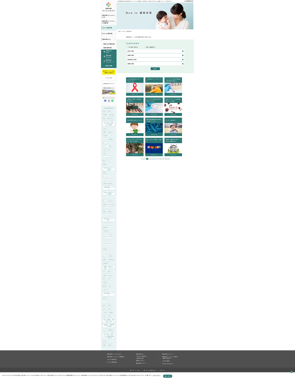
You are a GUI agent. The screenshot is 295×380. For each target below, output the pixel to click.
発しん (104, 143)
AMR (109, 271)
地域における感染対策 (141, 356)
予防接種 (105, 231)
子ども (109, 160)
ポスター (105, 234)
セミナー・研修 (107, 146)
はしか (104, 256)
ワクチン (111, 223)
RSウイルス (106, 208)
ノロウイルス (106, 180)
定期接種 (105, 263)
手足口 (104, 316)
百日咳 (104, 341)
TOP (119, 31)
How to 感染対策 (107, 27)
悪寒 (109, 111)
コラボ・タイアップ (108, 245)
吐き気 (104, 128)
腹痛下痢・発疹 (107, 286)
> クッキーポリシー (156, 375)
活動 (104, 153)
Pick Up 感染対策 (107, 33)
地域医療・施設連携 (108, 114)
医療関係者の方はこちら (108, 83)
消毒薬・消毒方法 (107, 132)
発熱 (104, 111)
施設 (104, 160)
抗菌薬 (104, 275)
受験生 (104, 259)
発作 (104, 279)
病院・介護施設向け (150, 47)
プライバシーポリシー (136, 370)
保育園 (111, 312)
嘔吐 (104, 118)
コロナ (104, 139)
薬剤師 (104, 204)
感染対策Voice (106, 39)
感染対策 (105, 227)
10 (166, 158)
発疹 (109, 305)
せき (104, 330)
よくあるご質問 (108, 77)
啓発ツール (111, 150)
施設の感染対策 (140, 358)
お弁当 (104, 289)
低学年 (104, 309)
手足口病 (111, 204)
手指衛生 (105, 282)
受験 (110, 256)
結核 (110, 275)
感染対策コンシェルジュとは (114, 354)
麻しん (104, 201)
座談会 (104, 211)
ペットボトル (106, 302)
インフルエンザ (107, 157)
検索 (155, 68)
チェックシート (107, 176)
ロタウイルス (106, 241)
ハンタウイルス (107, 252)
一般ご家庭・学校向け (133, 47)
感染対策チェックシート (110, 61)
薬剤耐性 (111, 259)
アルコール (106, 197)
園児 (110, 309)
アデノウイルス (107, 215)
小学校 (104, 312)
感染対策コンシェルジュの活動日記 (108, 22)
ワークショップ (107, 238)
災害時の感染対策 (107, 183)
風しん (112, 234)
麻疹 (104, 305)
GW (104, 271)
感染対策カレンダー (109, 56)
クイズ (104, 223)
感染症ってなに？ (109, 51)
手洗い (109, 279)
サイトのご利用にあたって (151, 370)
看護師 (104, 164)
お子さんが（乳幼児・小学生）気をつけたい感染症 (109, 123)
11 (168, 158)
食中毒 (111, 201)
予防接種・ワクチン (108, 135)
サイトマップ (162, 370)
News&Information (167, 363)
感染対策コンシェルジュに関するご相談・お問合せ (170, 357)
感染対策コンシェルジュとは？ (108, 16)
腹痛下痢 (110, 118)
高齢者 (111, 139)
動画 (110, 211)
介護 (104, 150)
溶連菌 (104, 249)
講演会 (104, 173)
